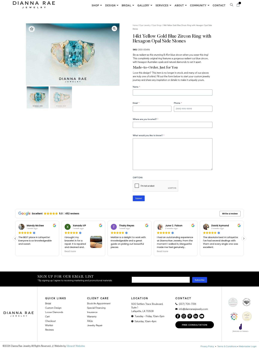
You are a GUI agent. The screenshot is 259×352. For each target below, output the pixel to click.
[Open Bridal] (133, 5)
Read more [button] (70, 251)
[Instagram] (183, 316)
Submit (138, 198)
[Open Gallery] (151, 5)
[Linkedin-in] (195, 316)
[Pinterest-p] (189, 316)
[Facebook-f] (177, 316)
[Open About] (186, 5)
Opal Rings (157, 25)
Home (135, 25)
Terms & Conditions (227, 346)
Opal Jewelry (144, 25)
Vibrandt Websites (75, 346)
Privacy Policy (208, 346)
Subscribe (199, 280)
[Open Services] (170, 5)
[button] (114, 28)
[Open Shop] (101, 5)
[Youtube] (201, 316)
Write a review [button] (230, 213)
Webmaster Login (247, 346)
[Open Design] (117, 5)
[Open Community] (208, 5)
